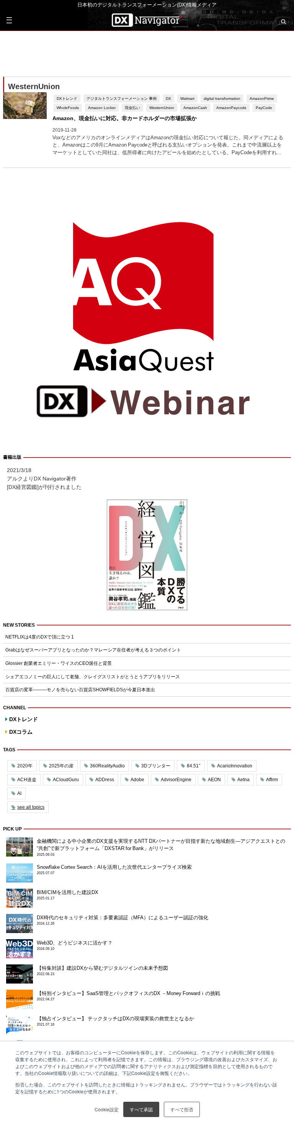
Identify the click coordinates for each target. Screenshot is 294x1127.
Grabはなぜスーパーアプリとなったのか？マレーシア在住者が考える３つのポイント (93, 650)
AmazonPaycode (231, 107)
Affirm (272, 779)
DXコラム (21, 732)
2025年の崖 (61, 766)
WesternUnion (161, 107)
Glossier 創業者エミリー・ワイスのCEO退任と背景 (58, 663)
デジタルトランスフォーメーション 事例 (122, 98)
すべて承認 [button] (141, 1109)
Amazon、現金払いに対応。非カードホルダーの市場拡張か (124, 118)
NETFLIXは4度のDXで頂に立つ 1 (39, 637)
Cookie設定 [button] (107, 1109)
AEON (214, 779)
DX (168, 98)
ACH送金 (26, 779)
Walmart (187, 98)
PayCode (264, 107)
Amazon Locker (102, 107)
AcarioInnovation (234, 766)
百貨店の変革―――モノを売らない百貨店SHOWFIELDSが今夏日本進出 (80, 689)
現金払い (132, 107)
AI (19, 793)
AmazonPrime (262, 98)
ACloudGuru (66, 779)
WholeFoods (68, 107)
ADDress (104, 779)
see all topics (30, 807)
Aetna (243, 779)
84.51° (194, 766)
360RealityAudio (107, 766)
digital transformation (222, 98)
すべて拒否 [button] (181, 1109)
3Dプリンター (155, 766)
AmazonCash (195, 107)
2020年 (25, 766)
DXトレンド (67, 98)
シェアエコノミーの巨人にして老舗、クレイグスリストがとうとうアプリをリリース (92, 676)
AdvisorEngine (176, 779)
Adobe (137, 779)
